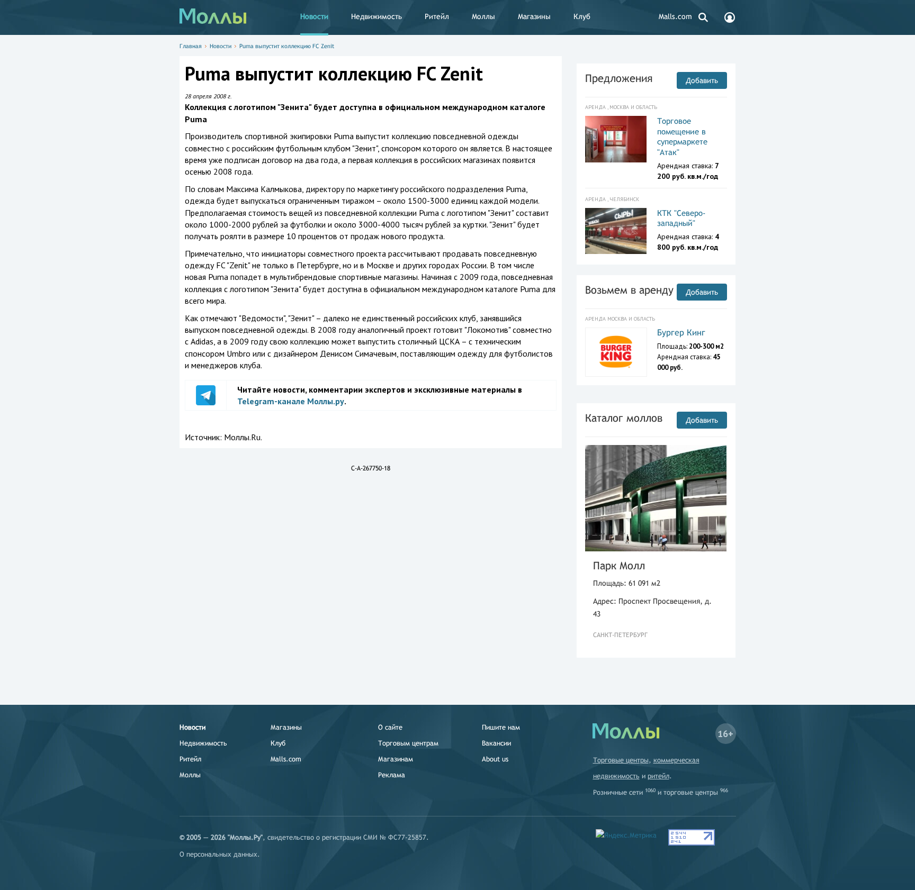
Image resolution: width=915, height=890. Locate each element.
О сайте (390, 727)
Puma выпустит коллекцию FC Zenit (286, 46)
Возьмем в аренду (629, 290)
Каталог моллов (623, 418)
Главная (191, 46)
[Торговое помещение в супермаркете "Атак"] (616, 139)
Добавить (702, 80)
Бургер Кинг (681, 333)
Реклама (391, 775)
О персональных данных (218, 854)
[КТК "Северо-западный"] (616, 231)
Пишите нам (501, 727)
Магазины (534, 16)
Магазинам (395, 759)
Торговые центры (621, 760)
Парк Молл (619, 565)
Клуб (581, 16)
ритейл (658, 776)
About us (495, 759)
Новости (314, 16)
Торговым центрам (408, 743)
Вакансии (496, 743)
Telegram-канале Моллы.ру (290, 401)
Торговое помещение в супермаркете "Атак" (682, 136)
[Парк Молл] (656, 498)
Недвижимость (376, 16)
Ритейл (437, 16)
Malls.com (675, 16)
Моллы (483, 16)
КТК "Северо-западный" (681, 218)
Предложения (618, 78)
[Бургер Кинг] (616, 352)
